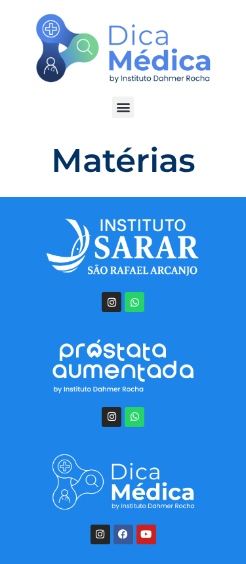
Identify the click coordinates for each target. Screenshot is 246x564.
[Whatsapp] (134, 302)
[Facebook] (123, 534)
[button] (123, 107)
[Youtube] (146, 534)
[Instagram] (111, 302)
